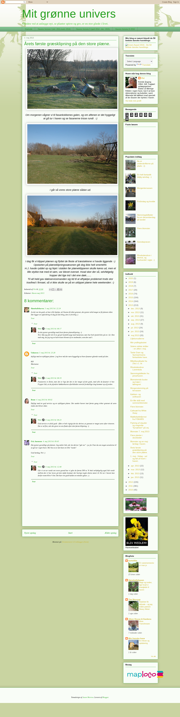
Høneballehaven (37, 308)
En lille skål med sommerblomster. (139, 401)
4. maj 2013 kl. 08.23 (53, 420)
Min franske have (136, 638)
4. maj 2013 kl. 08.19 (53, 378)
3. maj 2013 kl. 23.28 (47, 353)
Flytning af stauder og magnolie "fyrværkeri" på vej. (139, 425)
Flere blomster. (143, 228)
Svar (32, 318)
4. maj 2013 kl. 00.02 (44, 400)
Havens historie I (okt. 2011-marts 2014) (54, 29)
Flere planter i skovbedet (136, 436)
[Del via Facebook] (58, 289)
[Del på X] (55, 289)
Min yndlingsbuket (138, 342)
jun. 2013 (135, 331)
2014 (131, 301)
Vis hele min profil (133, 101)
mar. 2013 (135, 469)
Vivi (39, 329)
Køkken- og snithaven (135, 395)
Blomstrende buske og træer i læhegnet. (139, 381)
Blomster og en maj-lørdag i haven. (139, 442)
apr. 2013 (135, 466)
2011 (131, 486)
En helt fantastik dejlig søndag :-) (144, 175)
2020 (131, 278)
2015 (131, 297)
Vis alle (153, 656)
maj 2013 (135, 335)
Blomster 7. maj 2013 (139, 431)
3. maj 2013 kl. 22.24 (53, 308)
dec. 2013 (135, 308)
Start (70, 533)
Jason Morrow (88, 697)
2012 (131, 482)
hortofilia (132, 561)
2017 (131, 290)
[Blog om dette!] (53, 289)
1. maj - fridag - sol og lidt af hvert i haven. (138, 458)
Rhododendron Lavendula (137, 368)
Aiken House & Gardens (139, 619)
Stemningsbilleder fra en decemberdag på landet (146, 217)
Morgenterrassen (144, 188)
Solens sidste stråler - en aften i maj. (139, 347)
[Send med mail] (50, 289)
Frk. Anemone (36, 441)
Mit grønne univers (69, 13)
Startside (28, 29)
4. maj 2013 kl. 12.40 (53, 467)
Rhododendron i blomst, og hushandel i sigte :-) (146, 257)
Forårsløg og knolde (146, 201)
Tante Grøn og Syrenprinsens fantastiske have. (139, 354)
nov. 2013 (135, 312)
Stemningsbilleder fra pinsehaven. (139, 374)
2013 (131, 305)
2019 (131, 282)
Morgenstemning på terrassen (139, 389)
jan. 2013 (135, 477)
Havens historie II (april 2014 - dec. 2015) (93, 29)
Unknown (34, 353)
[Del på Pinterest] (61, 289)
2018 (131, 286)
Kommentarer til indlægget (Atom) (75, 542)
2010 (131, 490)
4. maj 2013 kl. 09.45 (51, 441)
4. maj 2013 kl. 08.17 (53, 329)
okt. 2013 (135, 316)
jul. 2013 (135, 327)
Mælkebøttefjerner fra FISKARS (138, 418)
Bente (33, 400)
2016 (131, 294)
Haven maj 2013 (38, 293)
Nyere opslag (30, 533)
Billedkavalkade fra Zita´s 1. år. (138, 362)
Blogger (105, 697)
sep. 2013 (135, 320)
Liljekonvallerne (137, 338)
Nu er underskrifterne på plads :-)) (145, 163)
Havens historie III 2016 (125, 29)
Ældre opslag (110, 533)
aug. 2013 (135, 324)
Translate (146, 65)
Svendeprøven (143, 242)
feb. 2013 (135, 473)
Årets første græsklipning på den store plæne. (139, 450)
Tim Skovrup (134, 599)
